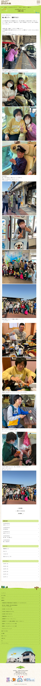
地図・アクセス (4, 635)
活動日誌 (20, 7)
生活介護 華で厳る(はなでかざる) (8, 611)
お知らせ (2, 597)
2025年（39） (6, 566)
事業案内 (5, 7)
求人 (2, 640)
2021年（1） (5, 576)
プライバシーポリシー (5, 643)
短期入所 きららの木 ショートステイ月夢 (9, 626)
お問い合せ (3, 638)
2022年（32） (6, 574)
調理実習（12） (6, 548)
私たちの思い (3, 595)
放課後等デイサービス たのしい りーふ (9, 618)
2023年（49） (6, 571)
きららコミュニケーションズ (7, 628)
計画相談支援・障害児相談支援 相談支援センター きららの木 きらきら (14, 602)
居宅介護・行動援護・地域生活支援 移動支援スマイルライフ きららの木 (9, 606)
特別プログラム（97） (7, 556)
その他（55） (5, 554)
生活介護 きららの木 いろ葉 (7, 609)
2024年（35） (6, 569)
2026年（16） (6, 563)
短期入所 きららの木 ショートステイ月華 (9, 623)
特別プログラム (8, 15)
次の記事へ (20, 513)
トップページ (3, 593)
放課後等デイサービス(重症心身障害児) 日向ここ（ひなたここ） (13, 621)
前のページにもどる (21, 510)
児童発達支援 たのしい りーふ (7, 616)
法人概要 (2, 633)
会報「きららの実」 (4, 631)
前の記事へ (21, 508)
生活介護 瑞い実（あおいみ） (13, 7)
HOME (2, 7)
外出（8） (5, 551)
